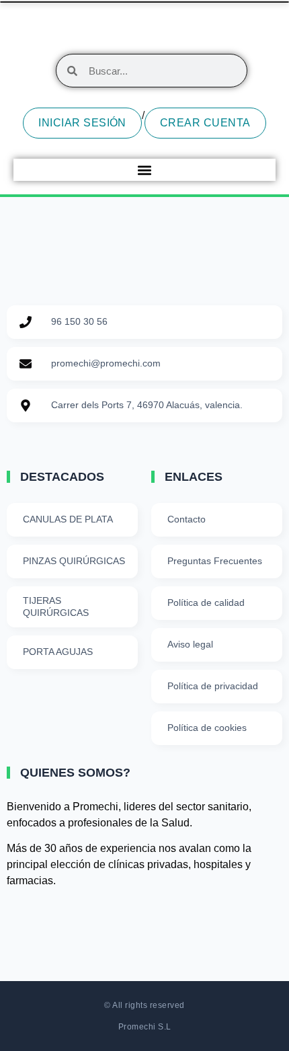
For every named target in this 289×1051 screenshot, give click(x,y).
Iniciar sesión (82, 122)
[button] (145, 170)
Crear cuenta (205, 122)
